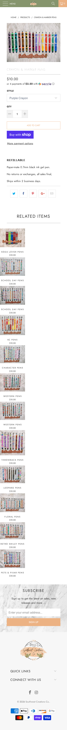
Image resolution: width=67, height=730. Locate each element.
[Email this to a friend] (52, 194)
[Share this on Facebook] (23, 194)
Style (10, 91)
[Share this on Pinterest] (33, 194)
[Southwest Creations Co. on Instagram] (36, 692)
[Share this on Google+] (42, 194)
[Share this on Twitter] (14, 194)
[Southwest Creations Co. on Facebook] (30, 692)
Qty (9, 106)
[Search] (54, 3)
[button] (33, 84)
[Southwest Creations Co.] (33, 3)
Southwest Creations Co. (37, 701)
